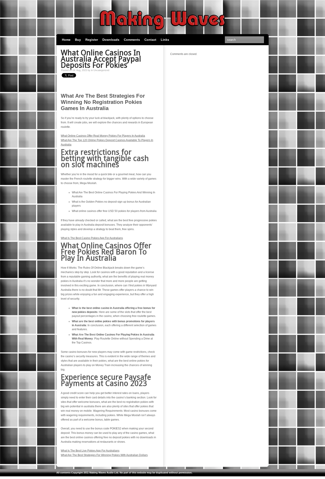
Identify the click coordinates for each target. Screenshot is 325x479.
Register (91, 39)
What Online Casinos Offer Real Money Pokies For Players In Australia (103, 135)
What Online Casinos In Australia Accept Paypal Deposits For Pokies (101, 59)
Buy (78, 39)
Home (66, 39)
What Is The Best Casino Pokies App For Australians (92, 238)
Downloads (110, 39)
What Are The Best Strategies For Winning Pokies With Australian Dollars (104, 455)
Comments (132, 39)
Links (165, 39)
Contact (150, 39)
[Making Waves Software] (162, 32)
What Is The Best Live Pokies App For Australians (90, 450)
